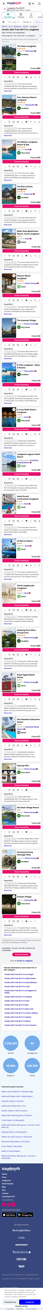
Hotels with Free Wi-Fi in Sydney (18, 1017)
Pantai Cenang (30, 283)
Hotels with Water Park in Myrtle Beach (17, 1096)
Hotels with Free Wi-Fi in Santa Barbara (21, 982)
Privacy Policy (19, 1309)
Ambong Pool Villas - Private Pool (27, 631)
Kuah (27, 149)
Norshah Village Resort (28, 807)
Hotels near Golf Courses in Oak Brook (16, 1137)
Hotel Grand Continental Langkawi (27, 497)
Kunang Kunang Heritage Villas (25, 853)
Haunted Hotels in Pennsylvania (14, 1132)
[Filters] (3, 22)
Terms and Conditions (31, 1309)
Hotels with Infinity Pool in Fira (13, 1106)
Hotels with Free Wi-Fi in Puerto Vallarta (21, 1013)
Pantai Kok (28, 194)
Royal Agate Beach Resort (26, 676)
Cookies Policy (10, 1309)
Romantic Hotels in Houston (12, 1101)
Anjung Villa (23, 765)
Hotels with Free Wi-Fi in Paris (17, 1001)
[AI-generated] (15, 84)
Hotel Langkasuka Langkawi (26, 586)
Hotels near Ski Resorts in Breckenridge (17, 1091)
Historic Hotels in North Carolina (14, 1110)
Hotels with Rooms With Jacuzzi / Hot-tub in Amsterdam (18, 1157)
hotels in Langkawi (25, 961)
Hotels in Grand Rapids (10, 1151)
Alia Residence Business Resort (28, 720)
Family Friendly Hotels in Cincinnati (15, 1141)
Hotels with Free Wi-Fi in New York (19, 1009)
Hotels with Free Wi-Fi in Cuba (17, 986)
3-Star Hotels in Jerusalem (11, 1146)
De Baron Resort (25, 541)
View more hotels (21, 954)
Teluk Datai (29, 51)
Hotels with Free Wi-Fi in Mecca (17, 1021)
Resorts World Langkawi (23, 277)
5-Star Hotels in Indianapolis (12, 1120)
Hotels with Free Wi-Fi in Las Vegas (19, 974)
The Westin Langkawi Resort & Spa (27, 143)
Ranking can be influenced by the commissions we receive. (20, 40)
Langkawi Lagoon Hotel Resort (28, 455)
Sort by (26, 22)
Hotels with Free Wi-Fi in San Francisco (21, 1025)
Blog (4, 1187)
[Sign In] (39, 3)
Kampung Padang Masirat (27, 461)
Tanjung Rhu (30, 105)
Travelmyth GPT (8, 1196)
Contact (5, 1193)
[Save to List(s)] (14, 46)
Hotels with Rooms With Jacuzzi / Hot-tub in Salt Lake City (20, 1126)
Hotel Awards (7, 1183)
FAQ (3, 1190)
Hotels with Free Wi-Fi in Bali (16, 1005)
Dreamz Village (24, 896)
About (4, 1174)
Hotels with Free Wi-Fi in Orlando (18, 997)
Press (4, 1177)
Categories (6, 1180)
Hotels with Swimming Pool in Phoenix (16, 1115)
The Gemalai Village (26, 320)
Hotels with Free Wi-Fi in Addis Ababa (20, 978)
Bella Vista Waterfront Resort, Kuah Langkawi (28, 232)
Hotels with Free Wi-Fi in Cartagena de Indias (20, 991)
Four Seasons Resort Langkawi (26, 98)
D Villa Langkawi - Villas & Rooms (28, 366)
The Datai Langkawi (26, 46)
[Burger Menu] (3, 3)
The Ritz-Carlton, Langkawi (25, 187)
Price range (12, 22)
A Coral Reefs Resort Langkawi (26, 411)
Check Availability (21, 72)
